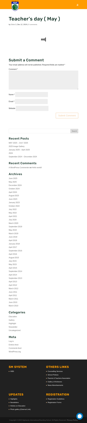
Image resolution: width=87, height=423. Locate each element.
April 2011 (13, 295)
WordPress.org (15, 352)
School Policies (53, 375)
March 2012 (13, 288)
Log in (11, 341)
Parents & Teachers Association (59, 378)
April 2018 (13, 240)
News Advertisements (55, 385)
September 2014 (15, 271)
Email (11, 101)
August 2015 (14, 258)
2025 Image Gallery (16, 146)
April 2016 (13, 254)
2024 (11, 153)
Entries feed (13, 345)
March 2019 (13, 233)
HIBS (12, 371)
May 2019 (13, 230)
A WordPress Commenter (19, 167)
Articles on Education (17, 406)
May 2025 (13, 182)
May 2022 (13, 213)
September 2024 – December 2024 (23, 157)
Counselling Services (55, 371)
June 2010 (13, 302)
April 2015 (13, 268)
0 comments (32, 24)
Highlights (13, 399)
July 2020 (13, 220)
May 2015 (13, 264)
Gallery (11, 320)
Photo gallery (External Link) (20, 409)
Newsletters (14, 402)
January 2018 (14, 244)
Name (12, 95)
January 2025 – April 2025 (19, 150)
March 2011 (13, 299)
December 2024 (15, 185)
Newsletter (13, 327)
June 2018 (13, 237)
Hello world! (37, 167)
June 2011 (13, 292)
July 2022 (13, 209)
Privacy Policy (72, 420)
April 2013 (13, 282)
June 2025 (13, 178)
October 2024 (14, 189)
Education (13, 317)
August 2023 (14, 196)
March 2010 (13, 306)
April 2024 (13, 192)
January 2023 (14, 202)
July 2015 (13, 261)
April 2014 (13, 275)
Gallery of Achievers (55, 382)
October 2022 (14, 206)
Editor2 (13, 24)
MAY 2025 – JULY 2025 (18, 143)
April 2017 (13, 247)
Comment (13, 69)
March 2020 (13, 223)
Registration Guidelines (56, 399)
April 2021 (13, 216)
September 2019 (15, 227)
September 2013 (15, 278)
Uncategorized (15, 330)
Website (12, 108)
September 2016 (15, 251)
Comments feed (15, 348)
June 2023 (13, 199)
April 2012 (13, 285)
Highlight (12, 323)
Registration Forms (54, 402)
